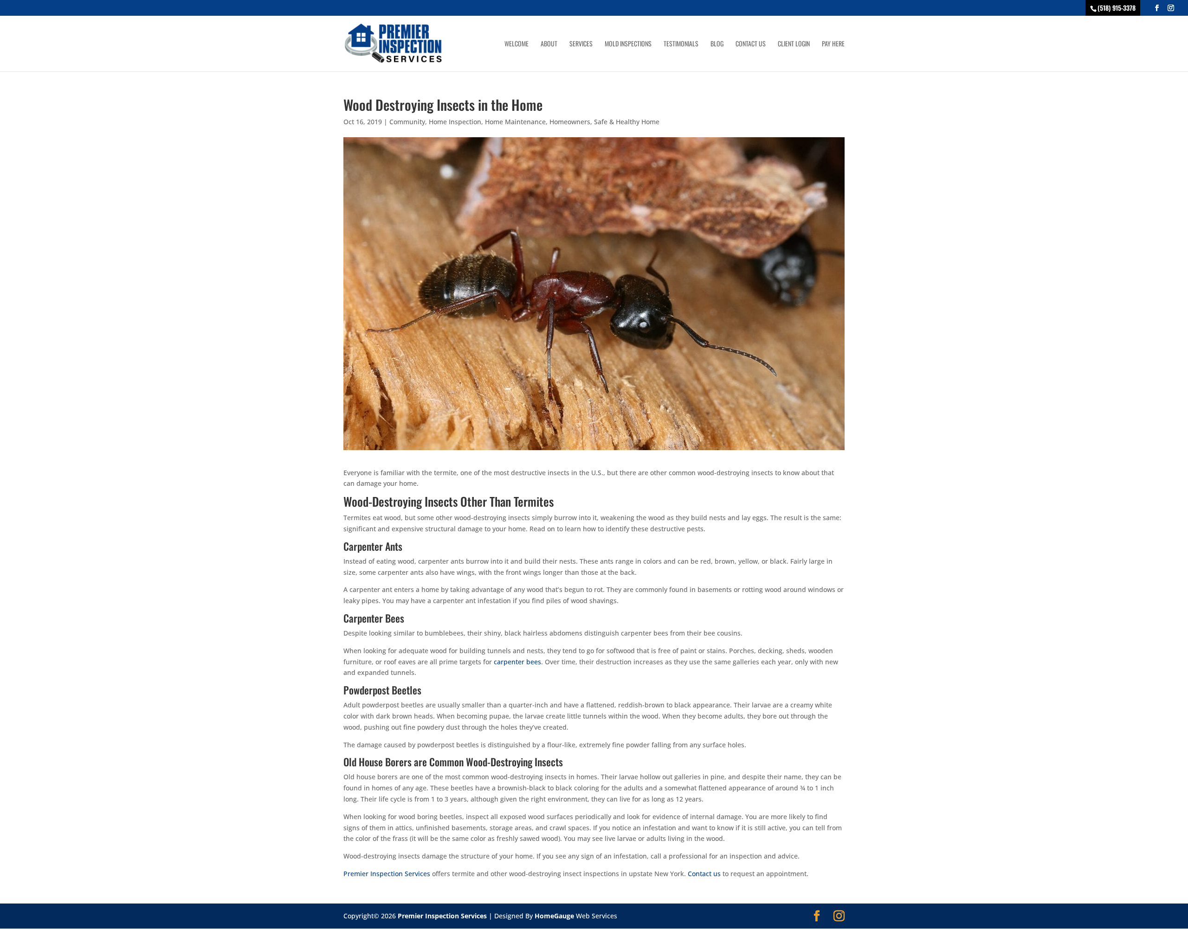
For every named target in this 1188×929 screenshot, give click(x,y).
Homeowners (569, 121)
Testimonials (681, 44)
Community (407, 121)
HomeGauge (554, 915)
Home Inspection (455, 121)
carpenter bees (517, 661)
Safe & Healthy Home (626, 121)
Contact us (704, 873)
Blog (716, 44)
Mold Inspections (628, 44)
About (549, 44)
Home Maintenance (515, 121)
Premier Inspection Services (386, 873)
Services (581, 44)
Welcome (516, 44)
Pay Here (833, 44)
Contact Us (751, 44)
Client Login (794, 44)
